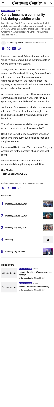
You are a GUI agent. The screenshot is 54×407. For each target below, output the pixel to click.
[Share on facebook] (3, 48)
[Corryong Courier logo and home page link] (27, 3)
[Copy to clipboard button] (19, 48)
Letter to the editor (8, 10)
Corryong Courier (16, 43)
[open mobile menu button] (3, 3)
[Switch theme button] (50, 3)
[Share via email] (14, 48)
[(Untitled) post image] (48, 239)
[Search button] (45, 3)
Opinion (18, 10)
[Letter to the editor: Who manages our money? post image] (9, 273)
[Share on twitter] (8, 48)
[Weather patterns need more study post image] (9, 287)
